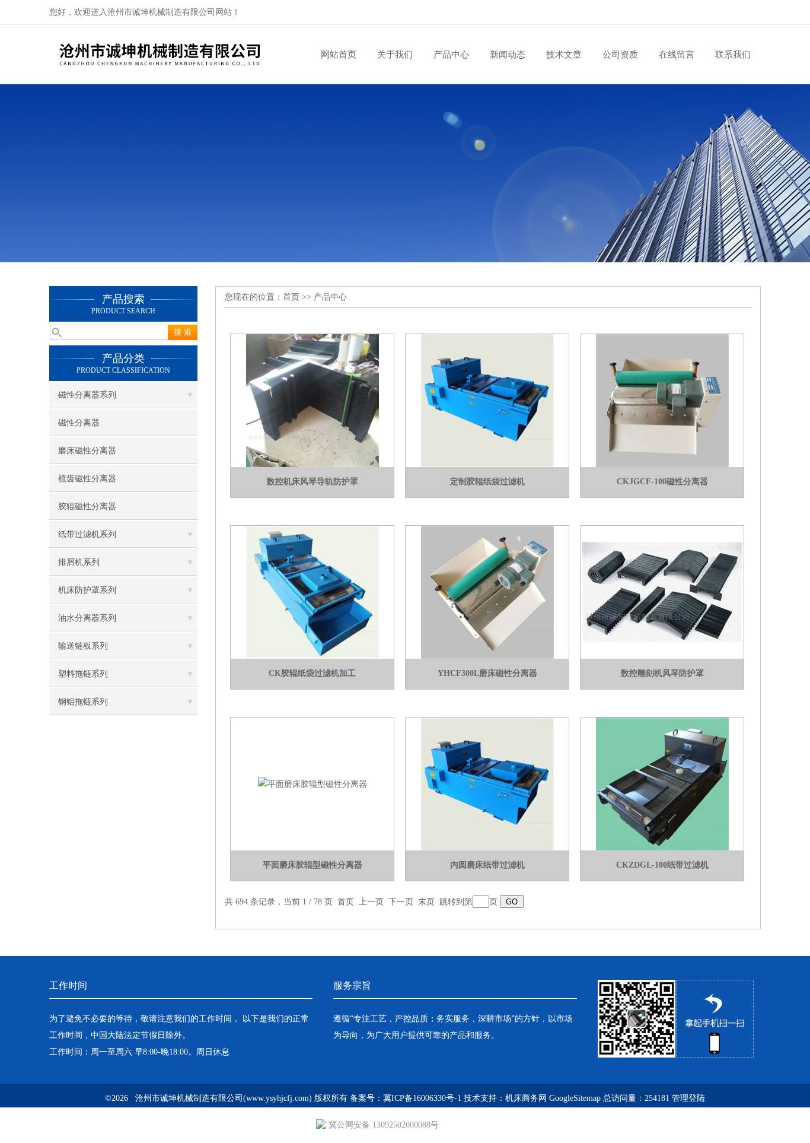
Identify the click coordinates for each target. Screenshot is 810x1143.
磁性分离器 (79, 422)
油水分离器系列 (87, 618)
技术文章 (564, 54)
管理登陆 (688, 1098)
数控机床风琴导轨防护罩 (312, 481)
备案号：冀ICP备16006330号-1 (405, 1098)
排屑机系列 (79, 562)
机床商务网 (526, 1098)
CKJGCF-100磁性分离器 (662, 481)
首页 (291, 297)
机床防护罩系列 (87, 590)
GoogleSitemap (575, 1098)
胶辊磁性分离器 (87, 506)
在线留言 (676, 54)
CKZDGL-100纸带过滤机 (662, 865)
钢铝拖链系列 (83, 701)
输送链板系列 (83, 646)
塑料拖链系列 (83, 673)
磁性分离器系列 (87, 394)
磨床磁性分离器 (87, 450)
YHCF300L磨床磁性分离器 (487, 673)
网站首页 (338, 54)
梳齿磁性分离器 (87, 478)
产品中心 (451, 54)
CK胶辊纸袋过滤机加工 (312, 673)
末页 (426, 901)
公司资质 (620, 54)
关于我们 (395, 54)
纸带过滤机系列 (87, 534)
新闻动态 (507, 54)
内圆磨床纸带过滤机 (487, 865)
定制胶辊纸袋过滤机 (487, 481)
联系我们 (733, 54)
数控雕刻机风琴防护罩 (662, 673)
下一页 (400, 901)
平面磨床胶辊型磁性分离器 (312, 865)
